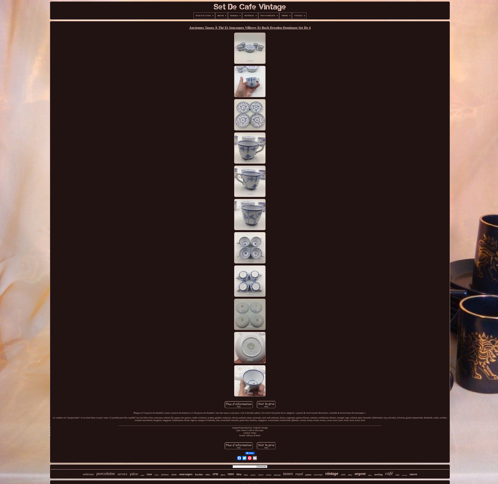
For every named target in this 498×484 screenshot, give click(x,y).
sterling (378, 474)
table (343, 474)
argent (360, 473)
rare (231, 474)
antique (268, 475)
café (389, 473)
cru (215, 474)
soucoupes (185, 474)
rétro (207, 474)
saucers (253, 475)
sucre (413, 474)
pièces (223, 475)
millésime (88, 474)
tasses (288, 473)
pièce (134, 474)
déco (350, 475)
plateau (165, 474)
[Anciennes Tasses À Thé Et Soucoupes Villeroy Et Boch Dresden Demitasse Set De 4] (250, 48)
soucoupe (318, 474)
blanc (246, 475)
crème (142, 475)
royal (299, 474)
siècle (174, 474)
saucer (260, 475)
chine (397, 475)
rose (149, 474)
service (122, 474)
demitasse (404, 475)
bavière (199, 474)
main (157, 475)
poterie (308, 475)
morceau (277, 475)
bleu (239, 474)
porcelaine (105, 473)
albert (370, 475)
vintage (331, 473)
